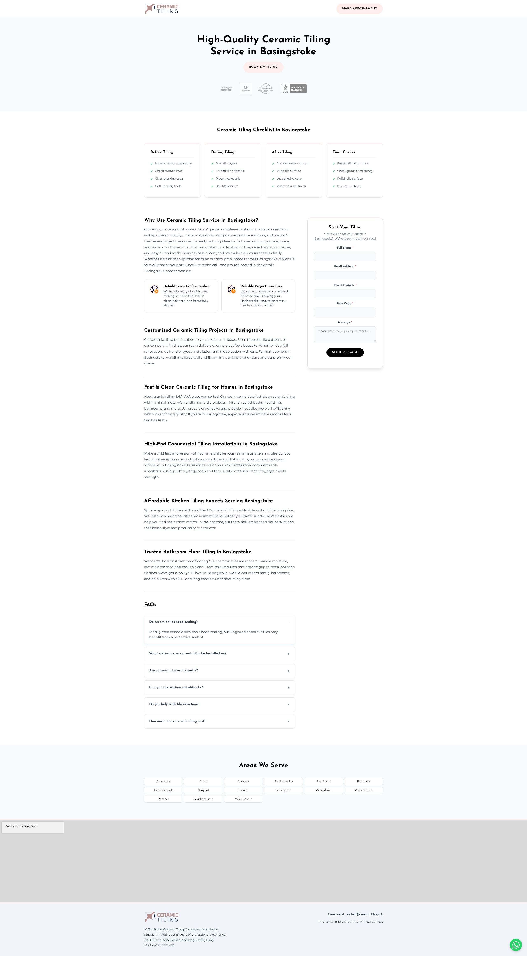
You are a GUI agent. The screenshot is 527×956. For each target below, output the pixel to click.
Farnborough (163, 790)
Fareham (363, 781)
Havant (243, 790)
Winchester (243, 799)
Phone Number (345, 285)
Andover (243, 781)
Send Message (345, 352)
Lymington (283, 790)
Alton (203, 781)
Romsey (163, 799)
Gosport (203, 790)
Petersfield (323, 790)
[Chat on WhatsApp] (516, 945)
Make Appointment (359, 8)
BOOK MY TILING (263, 67)
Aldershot (163, 781)
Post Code (345, 303)
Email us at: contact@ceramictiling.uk (355, 914)
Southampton (203, 799)
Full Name (345, 247)
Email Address (345, 266)
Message (345, 322)
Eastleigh (323, 781)
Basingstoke (284, 781)
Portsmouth (363, 790)
